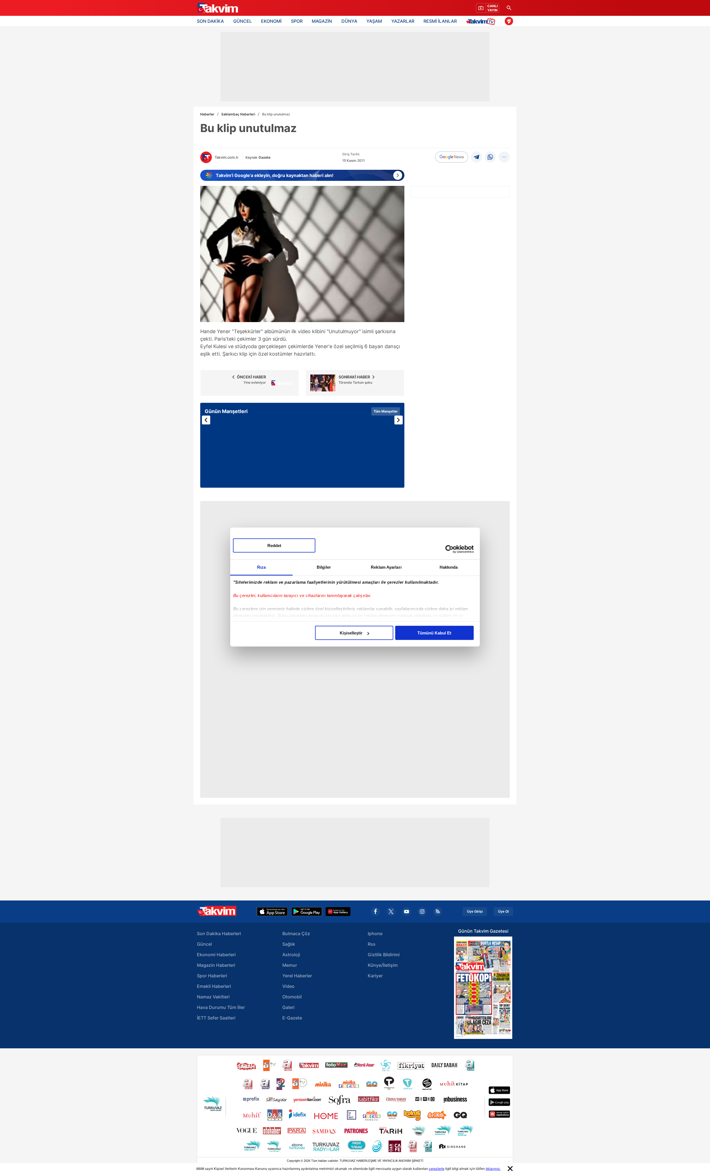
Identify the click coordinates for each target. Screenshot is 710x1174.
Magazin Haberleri (216, 965)
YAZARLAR (402, 21)
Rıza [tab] (261, 567)
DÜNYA (349, 21)
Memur (289, 965)
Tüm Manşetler (386, 411)
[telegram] (476, 157)
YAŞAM (374, 21)
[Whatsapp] (490, 157)
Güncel (204, 944)
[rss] (437, 911)
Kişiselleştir (351, 633)
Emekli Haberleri (214, 986)
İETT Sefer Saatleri (216, 1018)
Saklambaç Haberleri (238, 114)
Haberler (207, 114)
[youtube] (406, 911)
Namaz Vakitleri (213, 997)
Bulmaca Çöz (296, 933)
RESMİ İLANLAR (440, 21)
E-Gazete (292, 1018)
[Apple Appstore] (272, 911)
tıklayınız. (493, 1169)
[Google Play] (306, 911)
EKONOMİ (271, 21)
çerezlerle (436, 1169)
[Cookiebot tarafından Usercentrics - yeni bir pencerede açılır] (449, 549)
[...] (504, 157)
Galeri (288, 1007)
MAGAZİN (322, 21)
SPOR (297, 21)
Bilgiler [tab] (324, 567)
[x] (391, 911)
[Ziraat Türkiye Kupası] (509, 21)
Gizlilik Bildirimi (384, 954)
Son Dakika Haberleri (219, 933)
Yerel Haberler (297, 975)
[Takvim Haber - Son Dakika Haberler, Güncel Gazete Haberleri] (217, 8)
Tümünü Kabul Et (434, 633)
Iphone (375, 933)
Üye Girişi (475, 912)
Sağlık (288, 944)
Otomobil (292, 997)
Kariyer (375, 975)
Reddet (274, 545)
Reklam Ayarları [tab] (386, 567)
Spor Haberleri (212, 975)
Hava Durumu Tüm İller (221, 1007)
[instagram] (422, 911)
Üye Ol (503, 912)
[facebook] (375, 911)
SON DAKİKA (210, 21)
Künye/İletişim (383, 965)
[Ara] (509, 8)
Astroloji (291, 954)
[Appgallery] (338, 911)
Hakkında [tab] (449, 567)
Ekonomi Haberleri (216, 954)
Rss (372, 944)
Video (288, 986)
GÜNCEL (242, 21)
